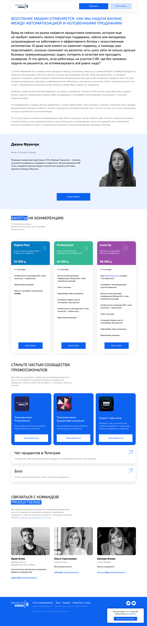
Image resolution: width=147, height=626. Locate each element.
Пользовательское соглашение (64, 606)
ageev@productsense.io (24, 577)
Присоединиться (31, 438)
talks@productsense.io (66, 572)
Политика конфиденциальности (43, 606)
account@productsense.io (111, 572)
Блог (58, 602)
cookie (127, 612)
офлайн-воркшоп (112, 276)
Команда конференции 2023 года (35, 517)
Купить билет (121, 6)
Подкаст (66, 602)
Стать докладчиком (43, 602)
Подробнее (132, 614)
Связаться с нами (81, 602)
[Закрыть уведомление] (142, 610)
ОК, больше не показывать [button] (125, 619)
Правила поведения (81, 606)
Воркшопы (93, 6)
